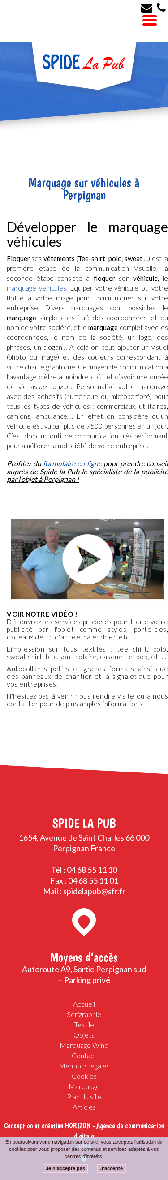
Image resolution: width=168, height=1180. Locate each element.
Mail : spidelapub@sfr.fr (84, 891)
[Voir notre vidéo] (87, 559)
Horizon (77, 1125)
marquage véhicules (36, 288)
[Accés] (84, 922)
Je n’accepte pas (65, 1168)
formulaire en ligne (72, 463)
